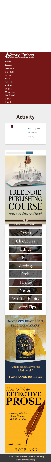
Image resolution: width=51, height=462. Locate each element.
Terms (32, 456)
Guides (8, 75)
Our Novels (9, 72)
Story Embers (20, 456)
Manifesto (9, 68)
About (7, 79)
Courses (8, 65)
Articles (8, 62)
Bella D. (31, 128)
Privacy (40, 456)
